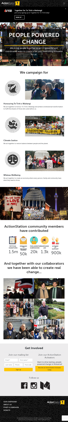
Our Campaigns (10, 402)
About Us (7, 404)
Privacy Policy (47, 418)
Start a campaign (11, 407)
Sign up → (19, 17)
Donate (6, 410)
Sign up (18, 370)
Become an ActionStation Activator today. (49, 369)
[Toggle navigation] (64, 3)
